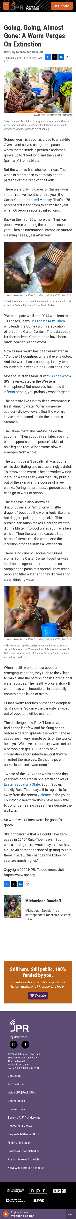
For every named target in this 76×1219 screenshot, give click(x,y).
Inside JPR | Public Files (22, 1092)
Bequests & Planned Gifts (23, 1134)
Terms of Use (16, 1084)
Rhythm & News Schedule (23, 1159)
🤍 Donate (38, 995)
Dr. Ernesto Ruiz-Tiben (48, 321)
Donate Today (16, 1109)
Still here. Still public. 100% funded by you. (38, 972)
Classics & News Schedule (24, 1151)
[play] (6, 1214)
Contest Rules (16, 1101)
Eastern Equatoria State (22, 784)
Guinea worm (60, 376)
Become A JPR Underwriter (25, 1117)
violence (44, 795)
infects (9, 392)
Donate (63, 6)
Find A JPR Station (19, 1142)
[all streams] (71, 1214)
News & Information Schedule (26, 1167)
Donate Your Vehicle (20, 1126)
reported (32, 200)
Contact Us (14, 1075)
